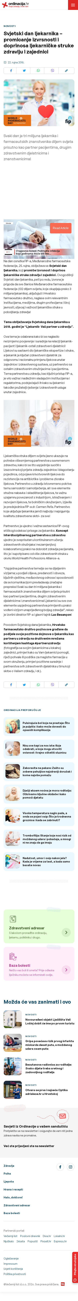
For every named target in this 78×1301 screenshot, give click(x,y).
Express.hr (60, 1241)
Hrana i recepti (13, 1189)
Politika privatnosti (15, 1274)
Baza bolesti (12, 1213)
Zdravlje (9, 1165)
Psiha (7, 1173)
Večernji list (10, 1236)
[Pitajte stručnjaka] (75, 1267)
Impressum (10, 1263)
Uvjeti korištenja (13, 1268)
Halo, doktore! (13, 1197)
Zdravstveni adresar (17, 1205)
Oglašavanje (11, 1258)
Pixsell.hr (45, 1241)
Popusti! (33, 1241)
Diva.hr (47, 1236)
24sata (21, 1241)
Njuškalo (9, 1241)
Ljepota (9, 1181)
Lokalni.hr (59, 1236)
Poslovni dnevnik (30, 1236)
